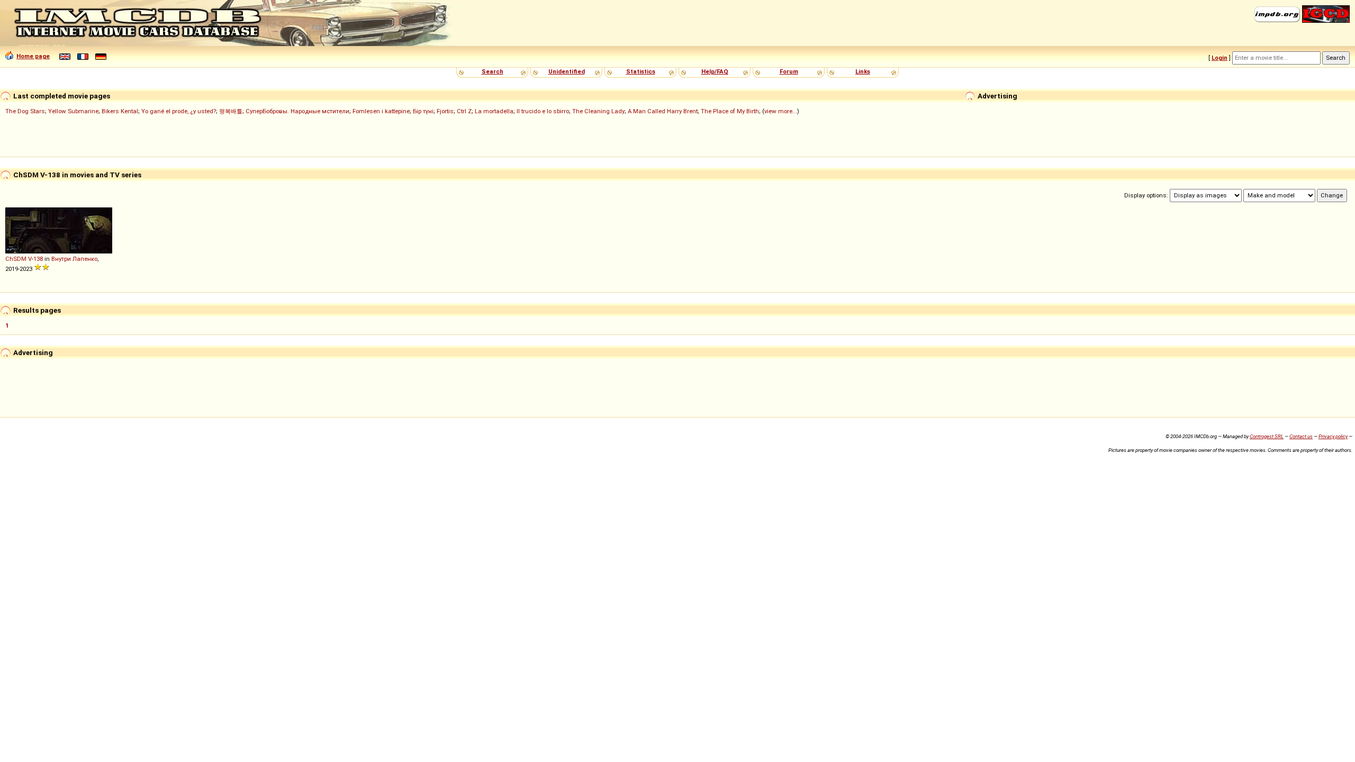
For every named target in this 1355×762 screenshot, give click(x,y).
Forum (789, 71)
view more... (780, 111)
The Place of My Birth (730, 111)
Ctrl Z (464, 111)
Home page (33, 56)
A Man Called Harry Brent (663, 111)
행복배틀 (230, 111)
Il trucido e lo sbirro (543, 111)
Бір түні (423, 111)
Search (492, 71)
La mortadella (494, 111)
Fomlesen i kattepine (381, 111)
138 (38, 258)
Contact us (1301, 436)
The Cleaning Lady (598, 111)
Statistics (640, 71)
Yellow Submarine (73, 111)
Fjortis (445, 111)
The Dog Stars (25, 111)
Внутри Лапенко (74, 258)
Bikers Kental (120, 111)
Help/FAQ (714, 71)
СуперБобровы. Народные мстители (297, 111)
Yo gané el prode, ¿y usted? (178, 111)
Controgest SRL (1267, 436)
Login (1219, 57)
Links (862, 71)
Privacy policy (1333, 436)
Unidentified (566, 71)
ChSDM (15, 258)
